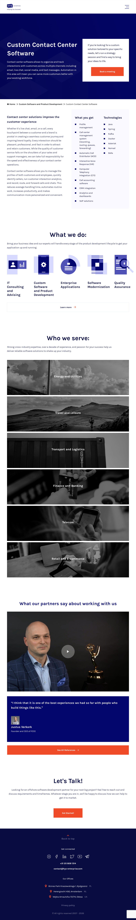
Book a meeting (107, 71)
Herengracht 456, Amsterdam (70, 891)
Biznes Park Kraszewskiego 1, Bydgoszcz (70, 886)
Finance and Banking (68, 486)
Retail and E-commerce (68, 558)
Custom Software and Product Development (40, 104)
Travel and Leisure (68, 413)
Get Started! (68, 813)
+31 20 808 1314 (68, 863)
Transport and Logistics (68, 449)
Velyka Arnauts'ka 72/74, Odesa (70, 897)
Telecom (68, 522)
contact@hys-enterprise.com (68, 868)
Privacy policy (68, 905)
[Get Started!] (68, 808)
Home (12, 104)
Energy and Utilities (68, 376)
